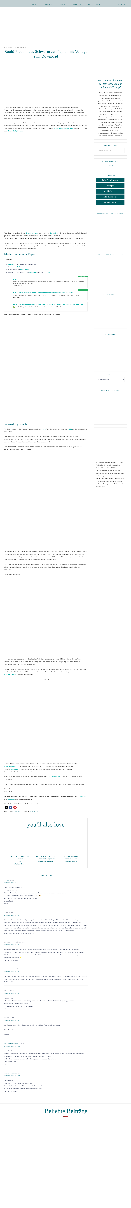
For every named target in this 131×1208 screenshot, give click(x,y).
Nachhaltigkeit (110, 191)
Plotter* (20, 267)
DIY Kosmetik (110, 197)
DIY (5, 47)
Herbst (9, 47)
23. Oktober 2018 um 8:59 (11, 1020)
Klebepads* (24, 269)
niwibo (6, 880)
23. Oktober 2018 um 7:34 (11, 944)
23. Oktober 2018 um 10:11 (12, 1046)
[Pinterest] (122, 1)
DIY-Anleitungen (110, 180)
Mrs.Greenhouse (32, 233)
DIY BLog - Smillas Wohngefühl (65, 26)
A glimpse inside (10, 674)
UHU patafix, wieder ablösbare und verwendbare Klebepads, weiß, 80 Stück (43, 293)
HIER (43, 429)
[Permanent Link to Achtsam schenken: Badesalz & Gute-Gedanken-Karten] (71, 853)
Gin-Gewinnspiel (54, 776)
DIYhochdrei (110, 202)
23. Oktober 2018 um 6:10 (11, 882)
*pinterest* (11, 799)
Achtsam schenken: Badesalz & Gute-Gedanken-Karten (71, 858)
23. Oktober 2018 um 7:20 (11, 915)
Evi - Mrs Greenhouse (12, 1043)
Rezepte (110, 185)
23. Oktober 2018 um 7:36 (11, 971)
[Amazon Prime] (24, 297)
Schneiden (33, 272)
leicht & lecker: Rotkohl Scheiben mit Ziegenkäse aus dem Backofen (45, 858)
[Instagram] (124, 1)
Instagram (14, 769)
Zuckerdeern (54, 233)
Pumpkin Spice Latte (15, 131)
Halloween (34, 811)
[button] (6, 807)
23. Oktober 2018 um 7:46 (11, 993)
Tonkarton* (12, 264)
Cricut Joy (17, 279)
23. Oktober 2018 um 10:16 (12, 1075)
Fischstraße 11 (10, 1073)
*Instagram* (82, 796)
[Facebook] (119, 1)
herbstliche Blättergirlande (64, 128)
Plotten (47, 272)
